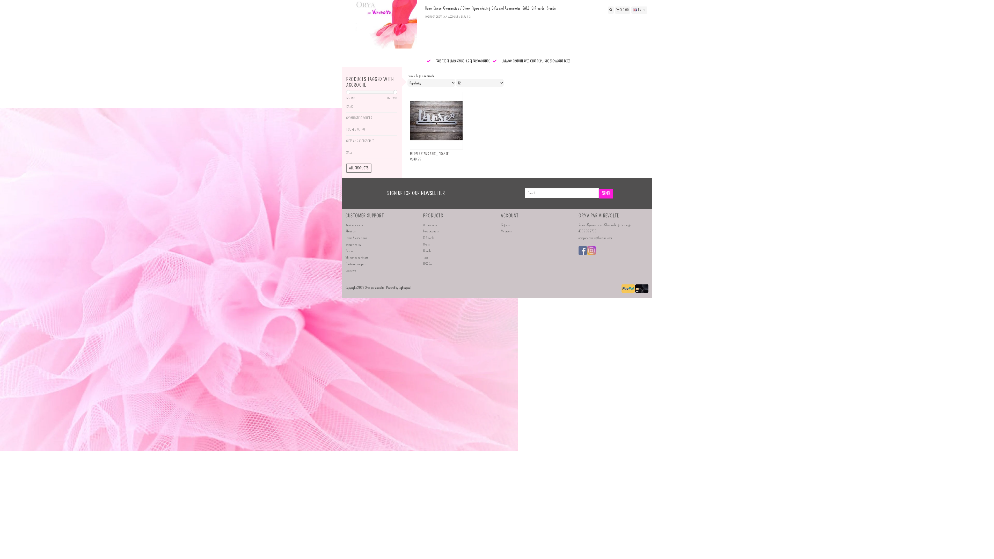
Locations (351, 270)
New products (431, 231)
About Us (351, 231)
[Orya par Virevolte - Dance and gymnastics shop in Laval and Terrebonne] (383, 27)
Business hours (354, 225)
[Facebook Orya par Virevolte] (583, 250)
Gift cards (538, 8)
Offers (426, 244)
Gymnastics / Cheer (456, 8)
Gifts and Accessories (506, 8)
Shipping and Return (357, 257)
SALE (526, 8)
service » (466, 16)
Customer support (356, 264)
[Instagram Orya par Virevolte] (591, 250)
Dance (438, 8)
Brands (551, 8)
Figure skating (481, 8)
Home (428, 8)
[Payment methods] (628, 288)
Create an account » (448, 16)
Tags (418, 75)
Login (428, 16)
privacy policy (353, 244)
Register (505, 225)
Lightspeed (405, 287)
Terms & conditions (356, 238)
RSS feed (428, 264)
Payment (350, 251)
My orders (506, 231)
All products (359, 168)
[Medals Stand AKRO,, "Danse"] (436, 120)
